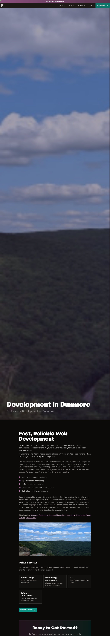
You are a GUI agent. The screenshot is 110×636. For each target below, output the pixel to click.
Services (82, 5)
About (72, 5)
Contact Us (102, 5)
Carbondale (43, 515)
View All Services (26, 610)
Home (62, 5)
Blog (91, 5)
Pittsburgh (80, 515)
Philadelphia (70, 515)
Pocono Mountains (56, 515)
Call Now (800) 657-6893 (55, 1)
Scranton (34, 515)
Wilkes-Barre (31, 518)
